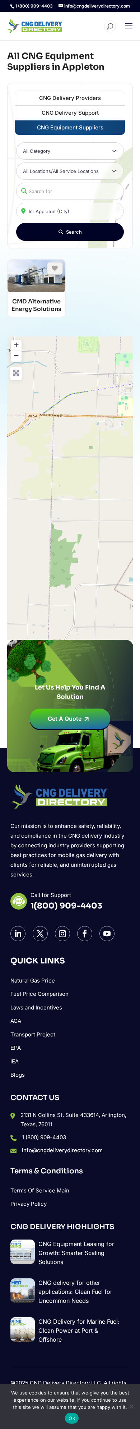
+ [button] (16, 344)
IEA (14, 1061)
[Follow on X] (40, 933)
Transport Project (32, 1034)
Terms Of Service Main (39, 1190)
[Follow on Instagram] (62, 933)
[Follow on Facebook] (84, 933)
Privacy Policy (28, 1203)
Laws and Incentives (36, 1007)
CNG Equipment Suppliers (70, 127)
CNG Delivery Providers (70, 98)
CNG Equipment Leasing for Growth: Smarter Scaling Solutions (76, 1252)
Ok (72, 1418)
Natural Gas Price (32, 980)
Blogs (17, 1074)
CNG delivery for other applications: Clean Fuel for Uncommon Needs (75, 1291)
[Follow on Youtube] (107, 933)
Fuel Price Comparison (39, 993)
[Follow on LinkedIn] (17, 933)
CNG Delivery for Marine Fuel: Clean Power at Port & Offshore (79, 1330)
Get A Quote (64, 718)
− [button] (16, 355)
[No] (131, 1406)
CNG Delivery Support (70, 112)
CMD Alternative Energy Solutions (36, 305)
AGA (15, 1020)
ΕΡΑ (15, 1047)
